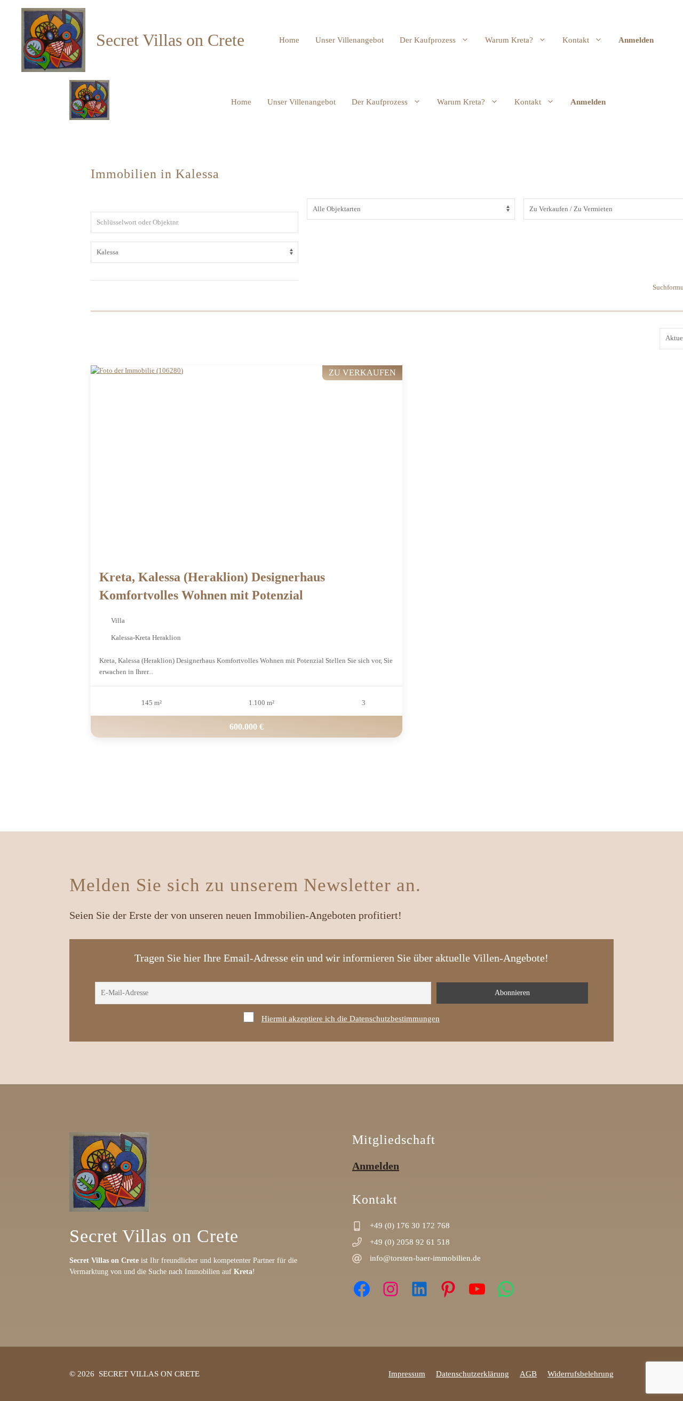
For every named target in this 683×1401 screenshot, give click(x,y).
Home (289, 40)
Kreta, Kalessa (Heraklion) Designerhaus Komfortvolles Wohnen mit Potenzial (212, 586)
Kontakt (575, 40)
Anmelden (636, 40)
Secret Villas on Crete (170, 40)
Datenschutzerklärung (472, 1374)
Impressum (406, 1374)
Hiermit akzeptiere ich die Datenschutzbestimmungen (350, 1018)
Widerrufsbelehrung (580, 1374)
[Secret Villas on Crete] (89, 102)
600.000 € (246, 726)
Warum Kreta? (509, 40)
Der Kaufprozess (428, 40)
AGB (528, 1374)
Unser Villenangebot (349, 40)
